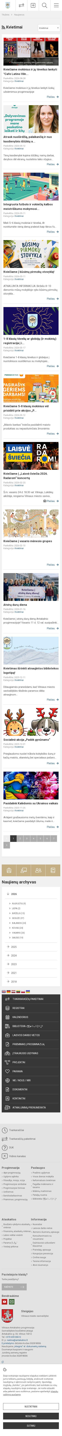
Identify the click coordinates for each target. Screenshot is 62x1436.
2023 (14, 964)
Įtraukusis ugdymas (25, 1053)
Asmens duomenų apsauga (46, 1232)
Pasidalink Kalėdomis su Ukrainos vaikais (30, 803)
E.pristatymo (8, 1343)
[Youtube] (4, 1302)
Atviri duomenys (40, 1265)
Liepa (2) (16, 908)
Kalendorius (20, 1017)
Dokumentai (20, 1089)
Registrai (18, 1008)
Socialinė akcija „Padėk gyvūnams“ (26, 739)
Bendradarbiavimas (12, 1195)
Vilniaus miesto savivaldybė (35, 1316)
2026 (14, 894)
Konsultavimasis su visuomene (42, 1237)
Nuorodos (37, 1224)
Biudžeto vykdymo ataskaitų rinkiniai (16, 1226)
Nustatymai (31, 1406)
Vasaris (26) (18, 933)
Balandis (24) (19, 923)
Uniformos (8, 1192)
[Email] (11, 1302)
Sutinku (31, 1425)
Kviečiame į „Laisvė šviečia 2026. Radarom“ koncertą (25, 476)
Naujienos (19, 14)
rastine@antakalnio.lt (17, 1340)
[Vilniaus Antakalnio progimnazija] (7, 5)
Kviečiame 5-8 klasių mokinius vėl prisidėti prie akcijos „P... (26, 408)
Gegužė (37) (18, 918)
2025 (14, 947)
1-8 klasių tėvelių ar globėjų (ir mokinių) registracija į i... (29, 341)
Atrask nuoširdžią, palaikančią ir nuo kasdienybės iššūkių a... (27, 139)
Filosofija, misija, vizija (14, 1180)
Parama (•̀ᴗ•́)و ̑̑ (10, 1243)
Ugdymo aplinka (11, 1176)
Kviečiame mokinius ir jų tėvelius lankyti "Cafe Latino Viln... (30, 72)
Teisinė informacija (42, 1261)
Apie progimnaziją (11, 1173)
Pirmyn (6, 845)
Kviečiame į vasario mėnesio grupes (27, 541)
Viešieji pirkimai (10, 1246)
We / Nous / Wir (22, 1080)
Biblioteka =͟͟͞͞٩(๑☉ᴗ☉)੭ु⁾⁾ (28, 1026)
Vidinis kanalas (17, 1156)
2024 (14, 955)
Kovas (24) (17, 928)
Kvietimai (19, 81)
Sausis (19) (17, 937)
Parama (18, 1071)
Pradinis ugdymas (41, 1173)
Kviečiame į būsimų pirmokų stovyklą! (28, 271)
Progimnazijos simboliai (14, 1184)
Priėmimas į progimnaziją (28, 1044)
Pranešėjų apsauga (42, 1250)
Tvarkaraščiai (16, 1130)
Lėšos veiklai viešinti (13, 1235)
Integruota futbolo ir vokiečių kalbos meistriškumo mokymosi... (28, 207)
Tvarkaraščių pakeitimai (28, 999)
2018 (14, 981)
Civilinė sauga (39, 1257)
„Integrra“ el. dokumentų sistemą (30, 1346)
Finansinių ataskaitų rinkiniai (17, 1231)
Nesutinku (31, 1416)
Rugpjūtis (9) (19, 903)
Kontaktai (19, 1098)
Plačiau (51, 96)
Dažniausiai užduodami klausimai (44, 1244)
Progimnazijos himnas (14, 1188)
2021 (14, 973)
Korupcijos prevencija (43, 1253)
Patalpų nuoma (40, 1195)
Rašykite (8, 1287)
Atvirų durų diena (15, 604)
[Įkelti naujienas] (33, 5)
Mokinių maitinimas (42, 1191)
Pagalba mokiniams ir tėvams (43, 1186)
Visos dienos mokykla (43, 1176)
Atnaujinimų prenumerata (29, 1107)
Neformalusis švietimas (44, 1180)
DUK (11, 1147)
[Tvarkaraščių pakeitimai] (21, 5)
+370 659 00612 (13, 1337)
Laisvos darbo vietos (26, 1035)
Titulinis (6, 14)
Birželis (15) (18, 913)
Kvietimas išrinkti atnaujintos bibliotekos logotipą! (31, 671)
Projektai (19, 1062)
